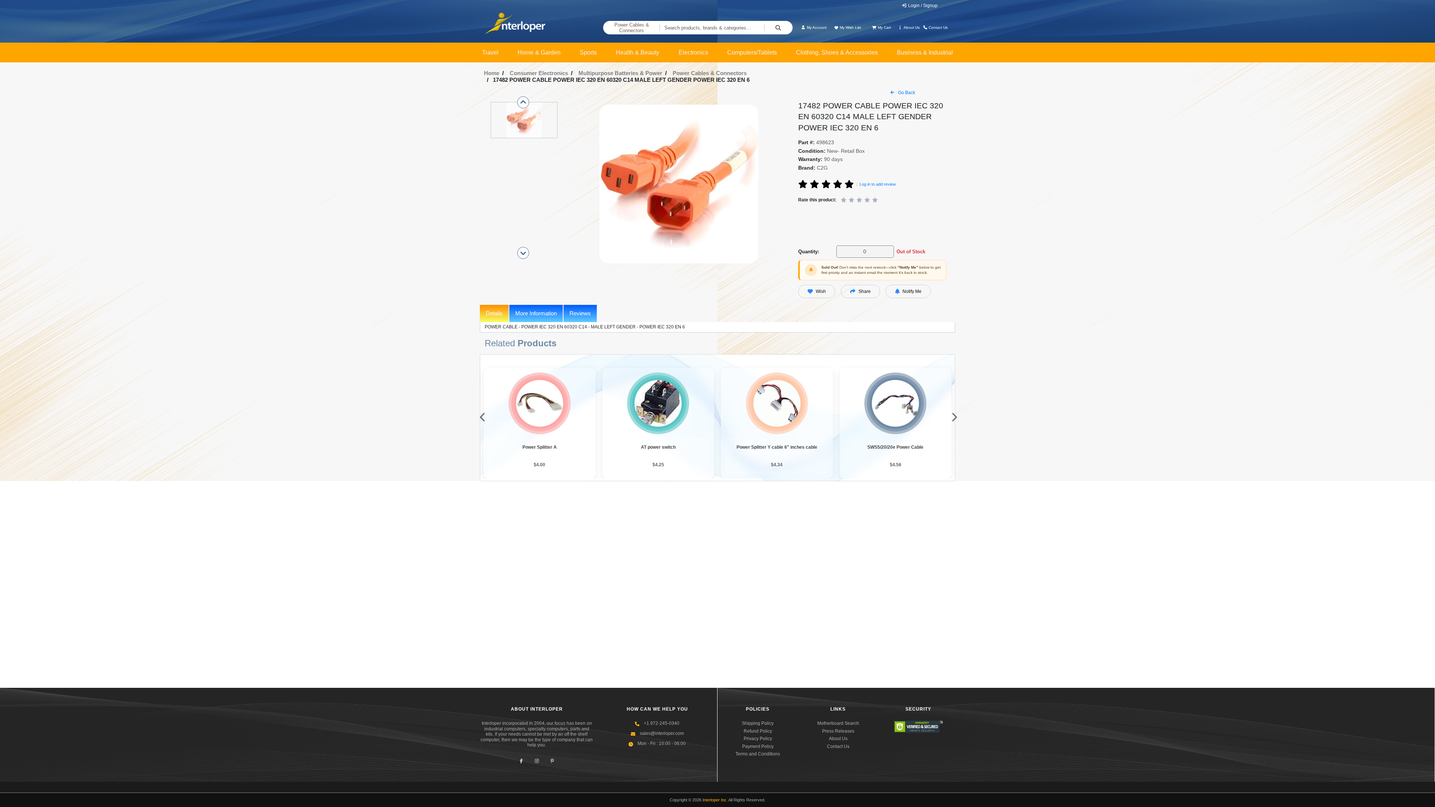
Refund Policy (758, 731)
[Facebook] (521, 760)
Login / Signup (922, 5)
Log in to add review (878, 184)
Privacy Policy (758, 738)
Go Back (906, 92)
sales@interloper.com (662, 733)
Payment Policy (758, 746)
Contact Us (938, 27)
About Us (911, 27)
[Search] (778, 27)
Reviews (580, 313)
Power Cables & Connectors (631, 28)
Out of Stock (911, 251)
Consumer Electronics (539, 73)
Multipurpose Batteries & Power (620, 73)
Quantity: (808, 251)
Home (491, 73)
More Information (536, 313)
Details (494, 313)
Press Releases (838, 731)
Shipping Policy (758, 723)
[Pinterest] (552, 760)
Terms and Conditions (757, 754)
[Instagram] (536, 760)
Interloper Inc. (715, 800)
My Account (816, 27)
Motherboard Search (838, 723)
